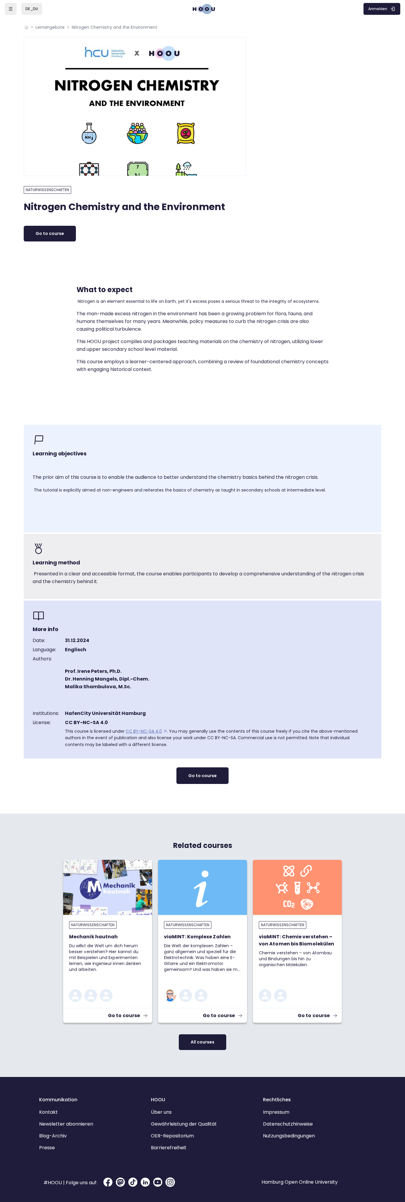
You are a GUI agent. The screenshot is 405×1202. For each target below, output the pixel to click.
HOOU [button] (158, 1099)
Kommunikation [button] (58, 1099)
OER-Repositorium (172, 1135)
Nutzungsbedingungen (289, 1135)
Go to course (50, 233)
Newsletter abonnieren (66, 1124)
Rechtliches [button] (277, 1099)
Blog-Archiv (53, 1135)
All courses (202, 1042)
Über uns (161, 1112)
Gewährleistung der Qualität (184, 1124)
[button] (31, 9)
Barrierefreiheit (168, 1147)
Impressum (276, 1112)
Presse (47, 1147)
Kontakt (48, 1112)
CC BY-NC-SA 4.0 (144, 731)
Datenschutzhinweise (288, 1124)
